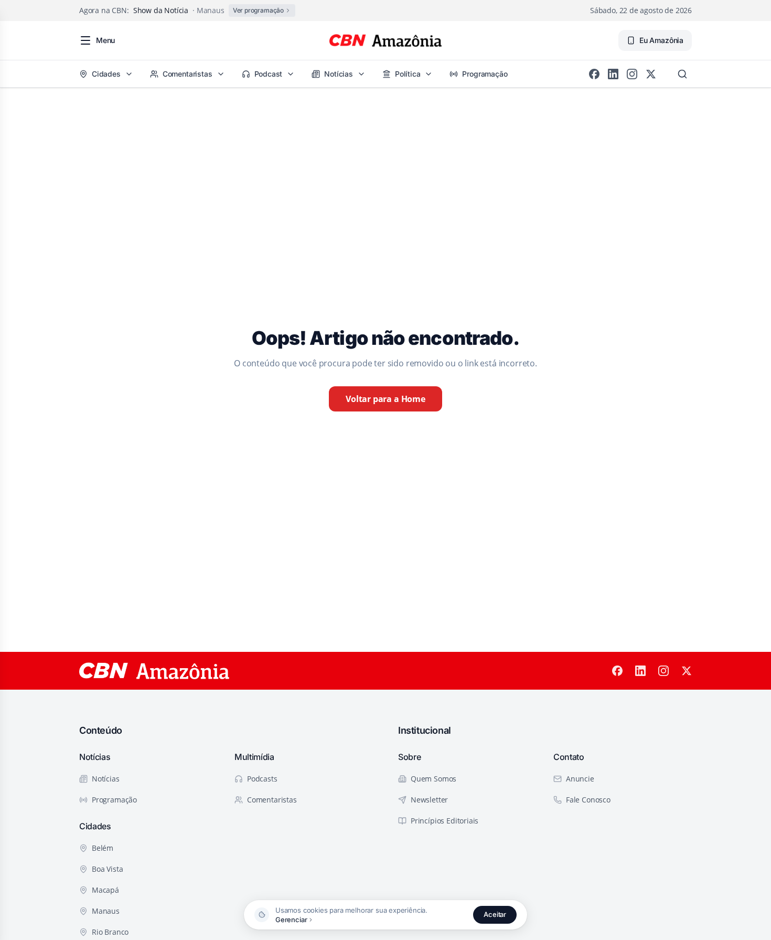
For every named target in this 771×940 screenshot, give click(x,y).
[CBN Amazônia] (385, 40)
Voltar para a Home (385, 399)
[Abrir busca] (682, 74)
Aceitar (495, 914)
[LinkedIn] (613, 74)
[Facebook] (594, 74)
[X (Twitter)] (651, 74)
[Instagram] (632, 74)
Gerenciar (291, 919)
